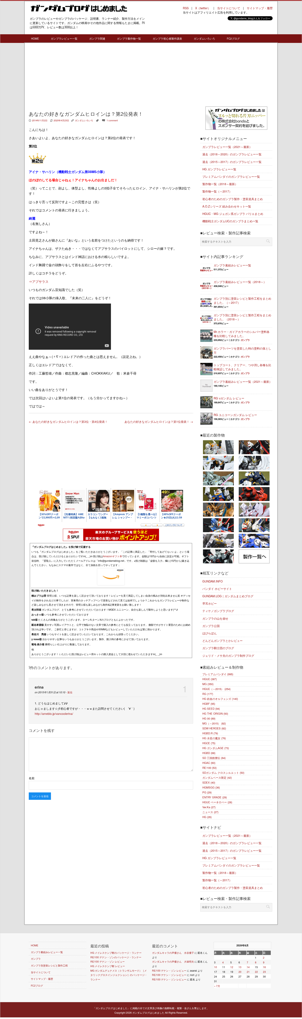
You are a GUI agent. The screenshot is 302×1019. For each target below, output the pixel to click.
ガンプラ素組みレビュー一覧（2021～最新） (243, 381)
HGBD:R (210, 733)
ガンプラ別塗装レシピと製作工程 (49, 965)
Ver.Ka (209, 807)
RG (207, 694)
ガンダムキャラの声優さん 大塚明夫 (173, 961)
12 (231, 967)
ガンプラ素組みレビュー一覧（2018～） (240, 282)
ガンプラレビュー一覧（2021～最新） (227, 147)
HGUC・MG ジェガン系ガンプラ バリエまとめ (232, 214)
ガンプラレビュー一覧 (64, 38)
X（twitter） (203, 8)
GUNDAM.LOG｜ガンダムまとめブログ (227, 596)
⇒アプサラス (38, 281)
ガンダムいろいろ (204, 38)
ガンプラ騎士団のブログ (218, 648)
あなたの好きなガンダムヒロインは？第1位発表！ (158, 422)
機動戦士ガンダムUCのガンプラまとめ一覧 (230, 221)
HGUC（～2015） (216, 689)
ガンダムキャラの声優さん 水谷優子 (173, 952)
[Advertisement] (111, 75)
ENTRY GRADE (214, 797)
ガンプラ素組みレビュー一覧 (232, 265)
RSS (186, 8)
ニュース (210, 812)
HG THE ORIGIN (215, 713)
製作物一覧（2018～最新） (220, 184)
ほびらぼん (209, 633)
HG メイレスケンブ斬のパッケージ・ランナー (116, 952)
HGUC (209, 679)
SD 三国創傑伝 (214, 758)
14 (248, 967)
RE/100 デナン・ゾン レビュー (107, 961)
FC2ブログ (233, 38)
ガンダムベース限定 (217, 777)
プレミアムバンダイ (217, 674)
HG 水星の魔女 (214, 738)
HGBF (208, 704)
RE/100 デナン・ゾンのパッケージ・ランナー (115, 957)
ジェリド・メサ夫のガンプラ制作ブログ (228, 655)
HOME (35, 38)
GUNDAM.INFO (212, 581)
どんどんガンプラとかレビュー (222, 640)
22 (256, 971)
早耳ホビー (209, 603)
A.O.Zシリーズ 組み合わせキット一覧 (226, 206)
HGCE (208, 743)
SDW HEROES (214, 728)
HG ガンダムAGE (215, 748)
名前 (32, 778)
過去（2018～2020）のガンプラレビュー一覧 (232, 154)
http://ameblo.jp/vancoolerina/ (54, 714)
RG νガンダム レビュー (229, 398)
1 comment (112, 120)
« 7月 (217, 986)
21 (248, 971)
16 (264, 967)
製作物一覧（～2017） (217, 191)
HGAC (208, 763)
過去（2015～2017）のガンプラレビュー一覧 (232, 162)
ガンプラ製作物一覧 (129, 38)
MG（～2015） (214, 723)
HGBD (208, 753)
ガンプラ (245, 340)
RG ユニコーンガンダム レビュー (235, 415)
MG (207, 684)
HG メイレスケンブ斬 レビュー (107, 966)
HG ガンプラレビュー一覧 (219, 169)
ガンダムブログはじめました (148, 1012)
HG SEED (211, 709)
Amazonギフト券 (112, 556)
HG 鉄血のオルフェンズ (220, 699)
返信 (69, 692)
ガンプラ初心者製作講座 (167, 38)
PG (207, 792)
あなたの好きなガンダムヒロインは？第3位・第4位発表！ (68, 422)
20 (240, 971)
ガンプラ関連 (97, 38)
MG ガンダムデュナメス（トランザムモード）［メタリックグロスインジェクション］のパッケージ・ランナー (118, 975)
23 (264, 971)
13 (240, 967)
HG (207, 817)
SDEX (208, 782)
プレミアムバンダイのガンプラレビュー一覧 (231, 176)
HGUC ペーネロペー (217, 802)
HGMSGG (211, 787)
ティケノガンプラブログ (218, 611)
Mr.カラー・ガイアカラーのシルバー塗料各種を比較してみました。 (242, 334)
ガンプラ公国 (211, 626)
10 (215, 967)
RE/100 (209, 768)
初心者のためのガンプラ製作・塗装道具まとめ (232, 199)
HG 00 (208, 718)
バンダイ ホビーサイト (217, 589)
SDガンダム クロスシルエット (223, 773)
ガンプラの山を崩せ (215, 618)
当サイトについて (228, 8)
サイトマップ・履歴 (260, 8)
